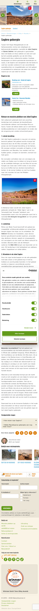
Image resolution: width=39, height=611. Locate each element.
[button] (3, 15)
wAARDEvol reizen (7, 528)
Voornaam (5, 484)
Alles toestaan (19, 333)
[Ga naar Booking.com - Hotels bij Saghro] (6, 84)
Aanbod (15, 28)
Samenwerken (6, 543)
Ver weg (26, 500)
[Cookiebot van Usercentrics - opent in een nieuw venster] (28, 271)
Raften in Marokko (8, 462)
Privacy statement (7, 603)
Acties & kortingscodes (9, 533)
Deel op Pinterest (34, 180)
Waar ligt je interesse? (28, 492)
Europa (25, 497)
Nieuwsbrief (5, 549)
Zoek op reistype (27, 526)
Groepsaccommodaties (29, 528)
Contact (4, 541)
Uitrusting (24, 523)
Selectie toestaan (19, 339)
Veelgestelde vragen (8, 601)
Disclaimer (5, 605)
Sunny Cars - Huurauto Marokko (21, 98)
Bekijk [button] (16, 93)
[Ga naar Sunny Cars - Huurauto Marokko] (6, 102)
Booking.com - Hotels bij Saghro (21, 80)
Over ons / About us (8, 546)
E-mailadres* (6, 492)
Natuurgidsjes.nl (7, 531)
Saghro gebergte (6, 28)
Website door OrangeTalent (11, 608)
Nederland (27, 495)
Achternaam (24, 484)
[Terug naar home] (5, 2)
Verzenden (7, 508)
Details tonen (28, 328)
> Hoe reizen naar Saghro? (12, 420)
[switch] (34, 308)
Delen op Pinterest (29, 8)
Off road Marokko (24, 462)
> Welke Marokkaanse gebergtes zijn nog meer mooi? (17, 425)
